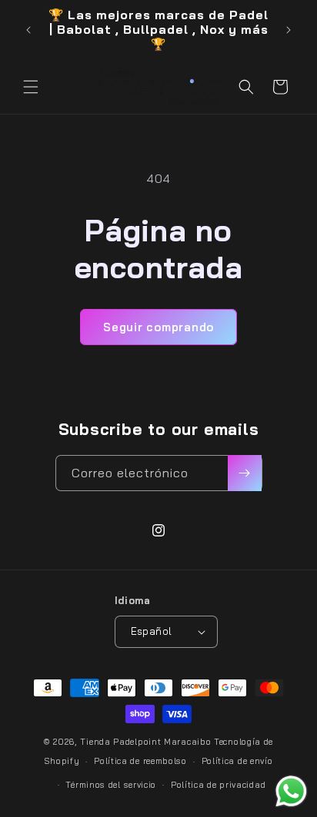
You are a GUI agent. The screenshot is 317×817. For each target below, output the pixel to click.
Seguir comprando (158, 327)
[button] (31, 87)
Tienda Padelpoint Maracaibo (145, 741)
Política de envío (237, 761)
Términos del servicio (110, 784)
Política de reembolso (140, 761)
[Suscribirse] (245, 473)
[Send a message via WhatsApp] (291, 791)
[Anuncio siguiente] (288, 30)
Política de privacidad (218, 784)
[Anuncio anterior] (28, 30)
